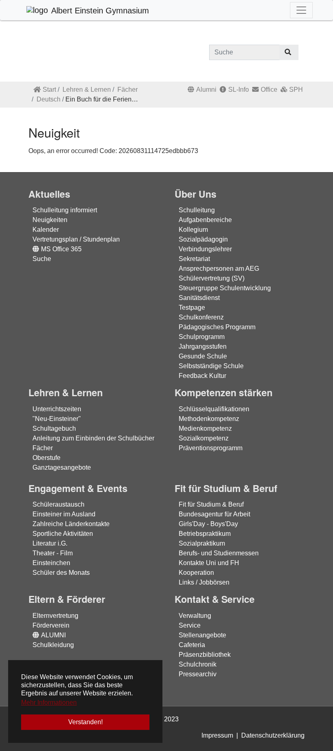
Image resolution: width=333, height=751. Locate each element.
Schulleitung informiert (64, 210)
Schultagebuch (54, 428)
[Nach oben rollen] (315, 733)
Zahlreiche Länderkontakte (71, 523)
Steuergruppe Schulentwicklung (225, 288)
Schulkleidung (53, 644)
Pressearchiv (197, 674)
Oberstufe (46, 457)
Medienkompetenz (205, 428)
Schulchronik (197, 664)
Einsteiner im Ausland (63, 514)
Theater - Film (52, 553)
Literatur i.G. (49, 543)
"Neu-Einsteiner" (56, 418)
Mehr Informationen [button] (49, 702)
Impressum (217, 735)
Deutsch (49, 99)
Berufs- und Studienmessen (219, 553)
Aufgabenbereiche (205, 219)
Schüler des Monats (61, 572)
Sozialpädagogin (203, 239)
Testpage (192, 307)
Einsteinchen (51, 562)
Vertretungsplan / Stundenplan (76, 239)
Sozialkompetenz (204, 438)
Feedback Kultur (202, 375)
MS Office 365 (61, 249)
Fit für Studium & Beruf (211, 504)
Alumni (206, 89)
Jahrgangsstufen (203, 346)
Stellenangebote (202, 635)
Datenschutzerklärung (273, 735)
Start (49, 89)
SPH (296, 89)
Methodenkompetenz (209, 418)
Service (190, 625)
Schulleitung (197, 210)
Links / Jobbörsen (204, 582)
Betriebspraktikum (205, 533)
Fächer (127, 89)
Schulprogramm (202, 336)
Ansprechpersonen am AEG (219, 268)
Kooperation (196, 572)
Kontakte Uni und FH (209, 562)
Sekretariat (194, 258)
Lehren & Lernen (87, 89)
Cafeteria (192, 644)
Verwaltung (195, 615)
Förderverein (50, 625)
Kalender (45, 229)
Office (269, 89)
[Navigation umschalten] (301, 10)
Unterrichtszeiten (56, 409)
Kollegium (193, 229)
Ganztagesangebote (61, 467)
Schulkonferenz (201, 317)
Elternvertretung (55, 615)
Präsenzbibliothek (205, 654)
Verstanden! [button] (85, 722)
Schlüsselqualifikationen (214, 409)
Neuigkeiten (49, 219)
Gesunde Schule (203, 356)
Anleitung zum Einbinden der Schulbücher (93, 438)
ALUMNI (53, 635)
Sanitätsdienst (199, 297)
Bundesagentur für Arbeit (214, 514)
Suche (41, 258)
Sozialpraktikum (202, 543)
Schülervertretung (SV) (211, 278)
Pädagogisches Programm (217, 327)
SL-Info (238, 89)
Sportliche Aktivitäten (62, 533)
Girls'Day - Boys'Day (208, 523)
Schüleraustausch (58, 504)
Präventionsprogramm (210, 448)
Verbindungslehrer (205, 249)
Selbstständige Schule (211, 366)
